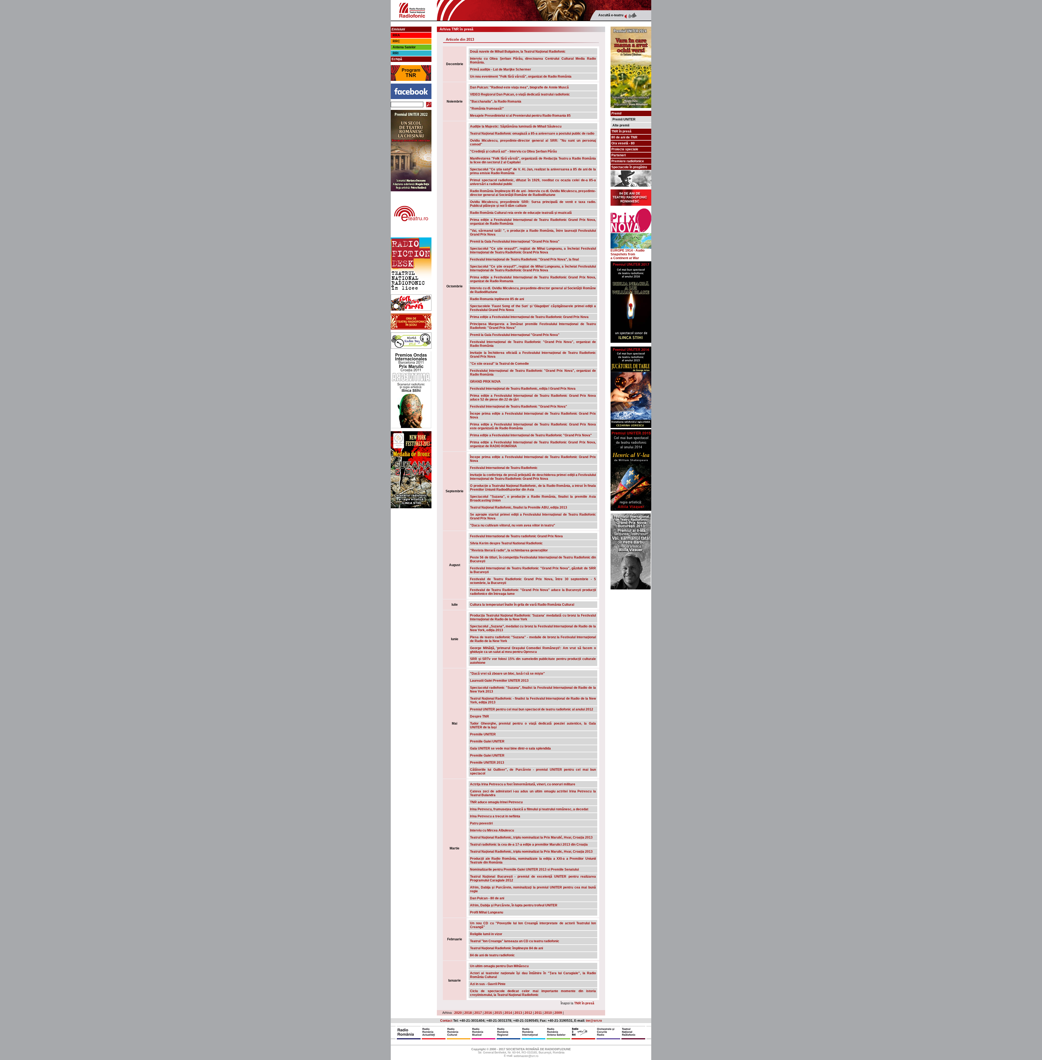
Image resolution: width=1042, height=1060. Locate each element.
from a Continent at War (625, 256)
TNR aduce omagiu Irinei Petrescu (496, 802)
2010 (548, 1013)
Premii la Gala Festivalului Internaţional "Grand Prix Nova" (515, 241)
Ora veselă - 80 (623, 143)
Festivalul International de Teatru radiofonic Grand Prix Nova (516, 536)
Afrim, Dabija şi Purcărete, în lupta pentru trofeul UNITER (513, 905)
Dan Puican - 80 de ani (487, 898)
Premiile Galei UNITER (487, 741)
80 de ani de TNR (624, 137)
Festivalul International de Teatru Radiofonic (504, 468)
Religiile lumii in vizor (486, 934)
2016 (488, 1013)
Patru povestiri (481, 823)
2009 (558, 1013)
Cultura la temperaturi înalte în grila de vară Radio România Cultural (522, 605)
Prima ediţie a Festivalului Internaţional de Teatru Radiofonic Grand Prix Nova (529, 317)
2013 (518, 1013)
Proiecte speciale (624, 149)
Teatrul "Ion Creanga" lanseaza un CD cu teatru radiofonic (514, 941)
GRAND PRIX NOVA (485, 381)
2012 (528, 1013)
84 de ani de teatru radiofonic (492, 955)
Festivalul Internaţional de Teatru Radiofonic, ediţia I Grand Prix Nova (523, 389)
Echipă (397, 59)
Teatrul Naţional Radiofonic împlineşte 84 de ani (506, 948)
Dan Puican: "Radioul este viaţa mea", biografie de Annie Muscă (519, 87)
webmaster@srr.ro (526, 1056)
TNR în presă (584, 1003)
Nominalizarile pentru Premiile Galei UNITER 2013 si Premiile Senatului (524, 869)
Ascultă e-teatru (610, 15)
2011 (538, 1013)
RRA (396, 35)
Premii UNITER (624, 119)
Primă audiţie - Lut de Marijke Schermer (500, 69)
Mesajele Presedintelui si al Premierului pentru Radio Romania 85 (520, 116)
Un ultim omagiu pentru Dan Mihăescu (499, 966)
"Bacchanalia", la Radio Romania (495, 101)
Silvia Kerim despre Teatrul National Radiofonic (506, 543)
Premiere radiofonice (627, 161)
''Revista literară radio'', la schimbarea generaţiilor (509, 550)
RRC (396, 41)
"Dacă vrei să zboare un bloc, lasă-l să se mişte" (507, 673)
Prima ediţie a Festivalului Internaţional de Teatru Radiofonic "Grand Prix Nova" (531, 435)
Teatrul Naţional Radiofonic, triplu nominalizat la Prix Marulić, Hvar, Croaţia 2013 (531, 837)
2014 (508, 1013)
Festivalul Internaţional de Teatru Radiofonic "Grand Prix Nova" (518, 406)
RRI (395, 53)
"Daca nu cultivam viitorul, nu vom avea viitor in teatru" (512, 525)
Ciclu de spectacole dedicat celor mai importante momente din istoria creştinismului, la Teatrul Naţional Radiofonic (533, 993)
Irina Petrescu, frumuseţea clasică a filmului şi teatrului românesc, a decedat (529, 809)
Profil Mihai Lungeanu (486, 912)
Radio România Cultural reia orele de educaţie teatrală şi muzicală (521, 213)
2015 (498, 1013)
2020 (458, 1013)
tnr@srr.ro (594, 1021)
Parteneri (618, 155)
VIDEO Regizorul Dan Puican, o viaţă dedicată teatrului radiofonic (520, 94)
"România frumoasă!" (487, 108)
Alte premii (620, 125)
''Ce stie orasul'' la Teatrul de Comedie (499, 364)
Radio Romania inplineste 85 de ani (497, 299)
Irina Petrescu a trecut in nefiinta (495, 816)
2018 (468, 1013)
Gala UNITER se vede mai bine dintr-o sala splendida (510, 748)
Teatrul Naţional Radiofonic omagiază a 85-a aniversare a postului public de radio (532, 133)
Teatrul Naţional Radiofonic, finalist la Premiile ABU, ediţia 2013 (518, 507)
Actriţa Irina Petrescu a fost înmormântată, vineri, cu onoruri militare (522, 784)
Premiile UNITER (483, 734)
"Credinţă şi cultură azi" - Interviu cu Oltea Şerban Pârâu (513, 151)
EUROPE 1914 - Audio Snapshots (627, 252)
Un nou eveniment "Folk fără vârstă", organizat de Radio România (520, 76)
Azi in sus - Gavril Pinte (488, 984)
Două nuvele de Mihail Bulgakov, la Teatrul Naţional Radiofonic (518, 51)
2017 (478, 1013)
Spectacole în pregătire (629, 167)
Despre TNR (479, 716)
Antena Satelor (404, 47)
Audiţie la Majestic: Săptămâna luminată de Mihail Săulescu (515, 126)
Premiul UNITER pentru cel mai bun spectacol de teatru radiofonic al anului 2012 (531, 709)
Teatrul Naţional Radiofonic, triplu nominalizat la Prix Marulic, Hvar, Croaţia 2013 (531, 851)
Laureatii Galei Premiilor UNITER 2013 (499, 681)
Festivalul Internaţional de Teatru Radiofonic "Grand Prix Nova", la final (524, 259)
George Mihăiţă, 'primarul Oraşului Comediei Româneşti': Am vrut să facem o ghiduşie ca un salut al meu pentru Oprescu (533, 650)
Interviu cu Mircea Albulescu (492, 830)
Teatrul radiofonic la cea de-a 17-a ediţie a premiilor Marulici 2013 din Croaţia (529, 844)
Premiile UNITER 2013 (487, 762)
